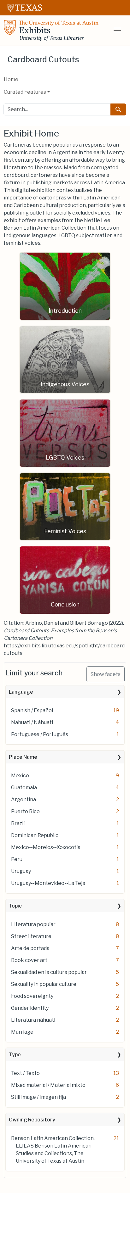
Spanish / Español (32, 710)
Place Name (23, 757)
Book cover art (29, 960)
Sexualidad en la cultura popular (49, 972)
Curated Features (25, 92)
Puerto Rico (25, 811)
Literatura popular (33, 924)
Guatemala (24, 788)
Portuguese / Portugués (39, 734)
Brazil (18, 823)
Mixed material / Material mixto (48, 1085)
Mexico (20, 776)
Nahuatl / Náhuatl (32, 722)
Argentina (23, 799)
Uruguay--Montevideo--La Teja (48, 883)
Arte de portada (30, 948)
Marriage (22, 1032)
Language (21, 692)
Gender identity (30, 1008)
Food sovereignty (32, 996)
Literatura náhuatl (33, 1020)
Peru (16, 859)
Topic (15, 906)
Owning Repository (32, 1120)
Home (11, 79)
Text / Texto (25, 1073)
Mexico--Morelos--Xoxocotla (45, 847)
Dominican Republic (34, 835)
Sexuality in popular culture (43, 984)
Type (15, 1055)
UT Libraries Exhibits (51, 30)
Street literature (31, 936)
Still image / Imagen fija (38, 1097)
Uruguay (21, 871)
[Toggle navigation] (117, 30)
